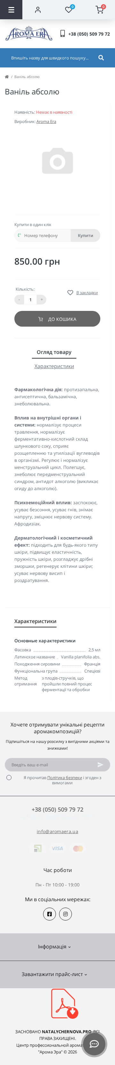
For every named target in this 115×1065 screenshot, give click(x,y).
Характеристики (54, 366)
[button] (89, 34)
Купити (85, 235)
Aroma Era (46, 121)
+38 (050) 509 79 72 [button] (57, 809)
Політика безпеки (64, 777)
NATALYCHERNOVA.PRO (66, 1031)
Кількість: (25, 289)
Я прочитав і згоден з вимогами (62, 780)
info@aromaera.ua (57, 831)
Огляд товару (54, 352)
